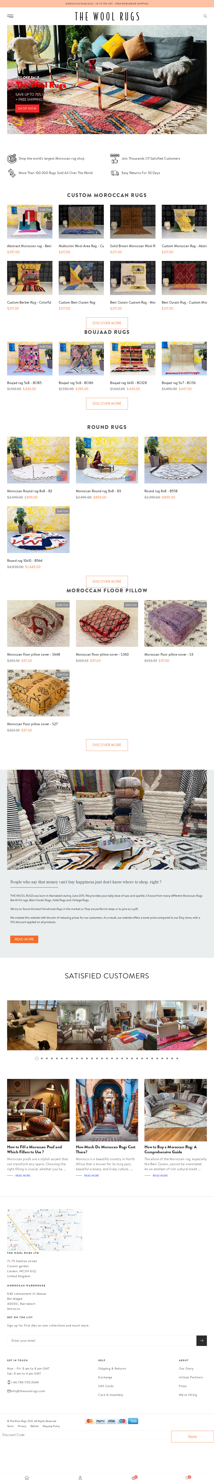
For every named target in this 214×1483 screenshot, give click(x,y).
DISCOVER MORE (107, 323)
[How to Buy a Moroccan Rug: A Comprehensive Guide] (175, 1110)
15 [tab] (107, 1058)
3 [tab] (47, 1058)
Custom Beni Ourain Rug (77, 302)
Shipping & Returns (112, 1368)
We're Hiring (188, 1395)
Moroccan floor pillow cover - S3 (168, 654)
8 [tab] (72, 1058)
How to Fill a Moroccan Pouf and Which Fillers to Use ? (34, 1149)
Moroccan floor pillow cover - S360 (102, 654)
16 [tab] (112, 1058)
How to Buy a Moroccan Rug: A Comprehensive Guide (170, 1149)
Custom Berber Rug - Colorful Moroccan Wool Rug (26, 302)
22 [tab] (142, 1058)
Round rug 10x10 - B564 (25, 560)
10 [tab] (82, 1058)
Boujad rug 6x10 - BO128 (128, 383)
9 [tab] (77, 1058)
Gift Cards (105, 1386)
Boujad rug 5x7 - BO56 (179, 383)
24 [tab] (152, 1058)
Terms (10, 1426)
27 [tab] (167, 1058)
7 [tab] (67, 1058)
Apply (192, 1436)
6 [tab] (62, 1058)
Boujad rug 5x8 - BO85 (24, 383)
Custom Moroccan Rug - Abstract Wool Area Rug (181, 246)
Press (183, 1386)
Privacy (22, 1426)
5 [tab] (57, 1058)
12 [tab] (92, 1058)
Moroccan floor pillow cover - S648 (33, 654)
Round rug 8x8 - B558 (161, 491)
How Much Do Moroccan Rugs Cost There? (106, 1149)
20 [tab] (132, 1058)
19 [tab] (127, 1058)
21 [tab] (137, 1058)
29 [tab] (177, 1058)
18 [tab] (122, 1058)
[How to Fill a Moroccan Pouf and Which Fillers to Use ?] (38, 1110)
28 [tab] (172, 1058)
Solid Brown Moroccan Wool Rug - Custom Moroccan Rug (129, 246)
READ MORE (24, 939)
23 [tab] (147, 1058)
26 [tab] (162, 1058)
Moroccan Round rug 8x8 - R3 (98, 491)
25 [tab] (157, 1058)
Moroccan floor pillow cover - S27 (32, 724)
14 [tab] (102, 1058)
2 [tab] (42, 1058)
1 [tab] (37, 1058)
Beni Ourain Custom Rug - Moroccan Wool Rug (129, 302)
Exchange (105, 1377)
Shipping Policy (51, 1426)
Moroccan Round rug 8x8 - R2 (29, 491)
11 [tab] (87, 1058)
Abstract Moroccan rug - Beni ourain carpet (26, 246)
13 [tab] (97, 1058)
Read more (22, 1175)
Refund (34, 1426)
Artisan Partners (191, 1377)
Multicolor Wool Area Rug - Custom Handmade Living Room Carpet (78, 246)
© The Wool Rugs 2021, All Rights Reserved (31, 1421)
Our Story (186, 1368)
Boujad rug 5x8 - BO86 (76, 383)
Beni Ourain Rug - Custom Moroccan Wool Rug (181, 302)
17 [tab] (117, 1058)
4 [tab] (52, 1058)
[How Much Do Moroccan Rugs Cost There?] (107, 1110)
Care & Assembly (110, 1395)
